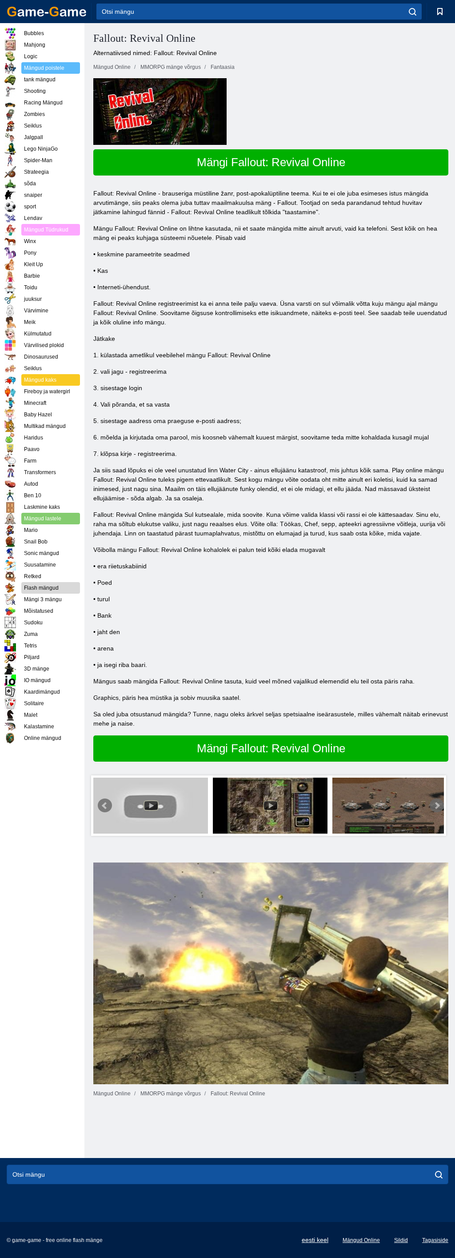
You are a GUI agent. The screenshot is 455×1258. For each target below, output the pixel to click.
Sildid (401, 1240)
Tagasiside (435, 1240)
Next (437, 806)
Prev (105, 806)
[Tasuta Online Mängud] (47, 11)
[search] (412, 11)
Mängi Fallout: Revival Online (271, 162)
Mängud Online (361, 1240)
